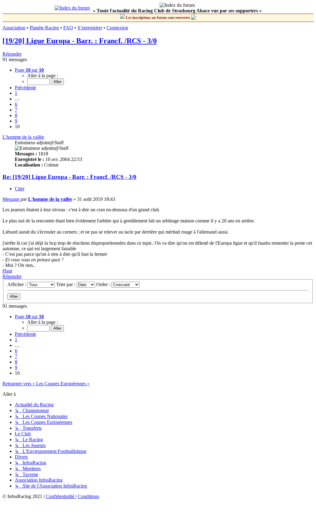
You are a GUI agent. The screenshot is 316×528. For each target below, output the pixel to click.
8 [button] (16, 115)
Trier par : (66, 284)
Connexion (117, 27)
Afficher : (17, 284)
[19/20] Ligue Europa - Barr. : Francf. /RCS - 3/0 (79, 41)
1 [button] (16, 93)
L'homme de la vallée (23, 137)
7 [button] (16, 109)
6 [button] (16, 104)
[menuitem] (61, 496)
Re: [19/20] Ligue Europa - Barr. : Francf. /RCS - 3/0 (69, 177)
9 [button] (16, 121)
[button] (29, 70)
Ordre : (103, 284)
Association (13, 27)
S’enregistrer (89, 27)
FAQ (68, 27)
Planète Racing (44, 27)
